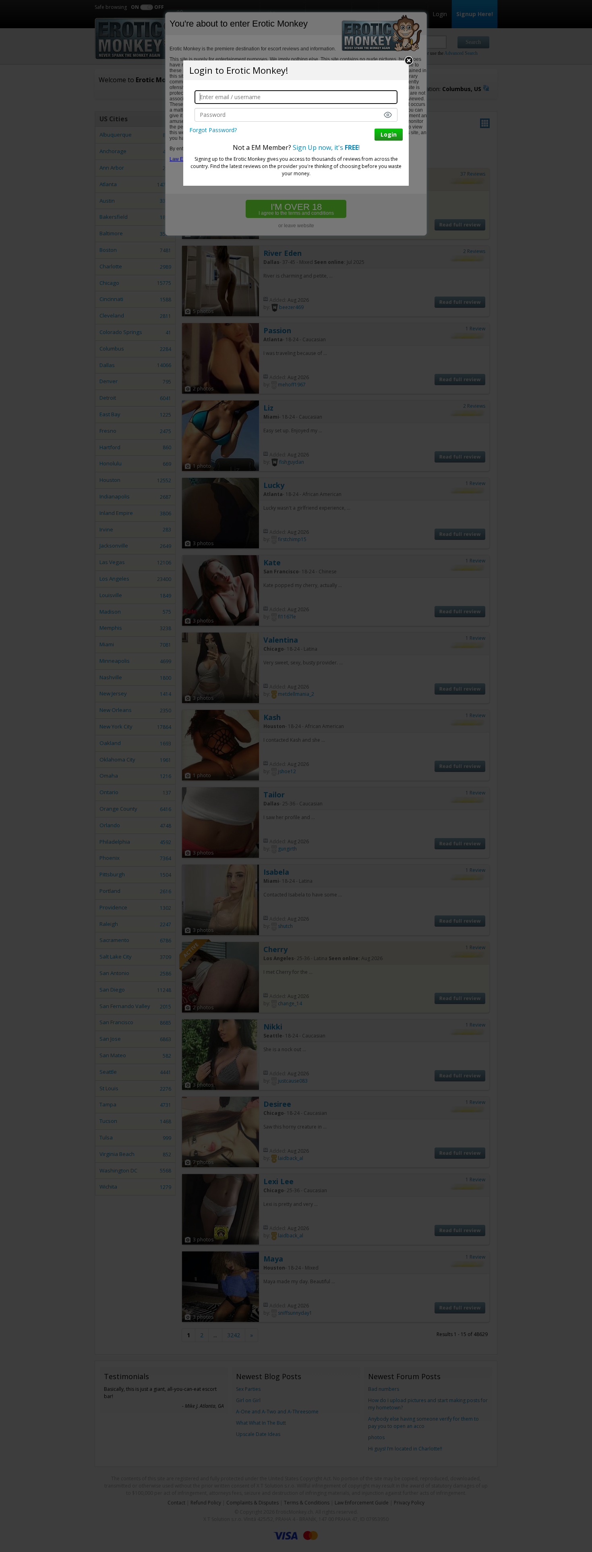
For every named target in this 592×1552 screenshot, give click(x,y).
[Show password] (387, 114)
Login (389, 134)
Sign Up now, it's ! (326, 147)
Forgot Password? (213, 130)
